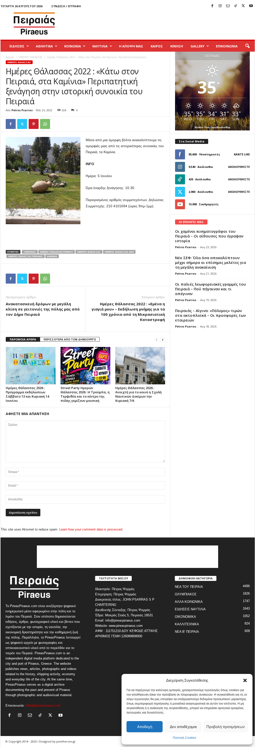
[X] (243, 6)
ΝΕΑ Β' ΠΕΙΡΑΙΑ (187, 632)
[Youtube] (251, 6)
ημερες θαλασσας (89, 251)
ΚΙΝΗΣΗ (176, 46)
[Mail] (228, 6)
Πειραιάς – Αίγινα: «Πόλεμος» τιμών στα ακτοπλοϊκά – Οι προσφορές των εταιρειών (210, 315)
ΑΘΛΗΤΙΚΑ (44, 46)
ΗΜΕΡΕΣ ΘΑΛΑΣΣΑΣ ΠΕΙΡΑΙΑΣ (25, 256)
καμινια (52, 256)
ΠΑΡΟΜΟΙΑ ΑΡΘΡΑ (23, 339)
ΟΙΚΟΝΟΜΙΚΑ (185, 617)
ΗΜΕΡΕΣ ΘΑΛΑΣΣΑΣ (30, 57)
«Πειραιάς (30, 251)
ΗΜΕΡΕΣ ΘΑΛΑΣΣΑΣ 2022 (119, 251)
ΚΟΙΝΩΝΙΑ (72, 46)
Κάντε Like (242, 154)
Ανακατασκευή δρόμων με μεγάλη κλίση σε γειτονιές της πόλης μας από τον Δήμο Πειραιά (43, 309)
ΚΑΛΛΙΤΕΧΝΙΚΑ (187, 624)
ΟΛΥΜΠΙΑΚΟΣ (185, 594)
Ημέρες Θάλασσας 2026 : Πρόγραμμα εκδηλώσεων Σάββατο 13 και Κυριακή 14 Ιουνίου (27, 394)
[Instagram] (220, 6)
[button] (245, 680)
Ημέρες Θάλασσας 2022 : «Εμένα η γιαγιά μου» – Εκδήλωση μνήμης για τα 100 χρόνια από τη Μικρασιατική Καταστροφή (128, 311)
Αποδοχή (144, 727)
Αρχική (10, 57)
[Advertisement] (164, 23)
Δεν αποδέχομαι (183, 727)
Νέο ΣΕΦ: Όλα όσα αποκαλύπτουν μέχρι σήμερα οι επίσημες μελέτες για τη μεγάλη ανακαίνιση (210, 262)
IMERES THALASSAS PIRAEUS (56, 251)
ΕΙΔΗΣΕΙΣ (16, 46)
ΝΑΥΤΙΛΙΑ (100, 46)
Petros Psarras (22, 110)
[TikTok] (236, 6)
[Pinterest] (34, 124)
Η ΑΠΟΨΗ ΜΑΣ (131, 46)
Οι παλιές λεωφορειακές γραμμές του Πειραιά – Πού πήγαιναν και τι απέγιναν (210, 289)
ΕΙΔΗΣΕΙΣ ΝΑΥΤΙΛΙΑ (190, 609)
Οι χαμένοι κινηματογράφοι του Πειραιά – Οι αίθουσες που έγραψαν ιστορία (209, 236)
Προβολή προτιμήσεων (225, 727)
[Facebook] (212, 6)
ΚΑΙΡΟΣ (157, 46)
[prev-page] (156, 339)
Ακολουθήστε (239, 167)
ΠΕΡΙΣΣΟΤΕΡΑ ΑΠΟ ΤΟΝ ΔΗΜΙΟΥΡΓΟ (70, 339)
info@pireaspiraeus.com (43, 705)
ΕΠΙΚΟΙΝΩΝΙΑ (227, 46)
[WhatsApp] (45, 124)
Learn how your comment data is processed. (91, 529)
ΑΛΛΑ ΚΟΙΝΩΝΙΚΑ (189, 602)
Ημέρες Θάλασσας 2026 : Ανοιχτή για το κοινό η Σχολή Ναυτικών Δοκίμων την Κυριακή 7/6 (138, 394)
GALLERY (197, 46)
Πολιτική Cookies (184, 738)
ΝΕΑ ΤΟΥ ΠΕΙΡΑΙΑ (189, 587)
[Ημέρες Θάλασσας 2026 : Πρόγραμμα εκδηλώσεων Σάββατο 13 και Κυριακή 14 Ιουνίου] (31, 365)
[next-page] (162, 339)
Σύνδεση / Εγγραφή (66, 6)
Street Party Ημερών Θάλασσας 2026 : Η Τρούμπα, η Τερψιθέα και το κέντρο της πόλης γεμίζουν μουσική (85, 394)
